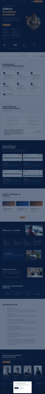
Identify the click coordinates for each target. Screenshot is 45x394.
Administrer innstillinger (18, 389)
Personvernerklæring (16, 391)
